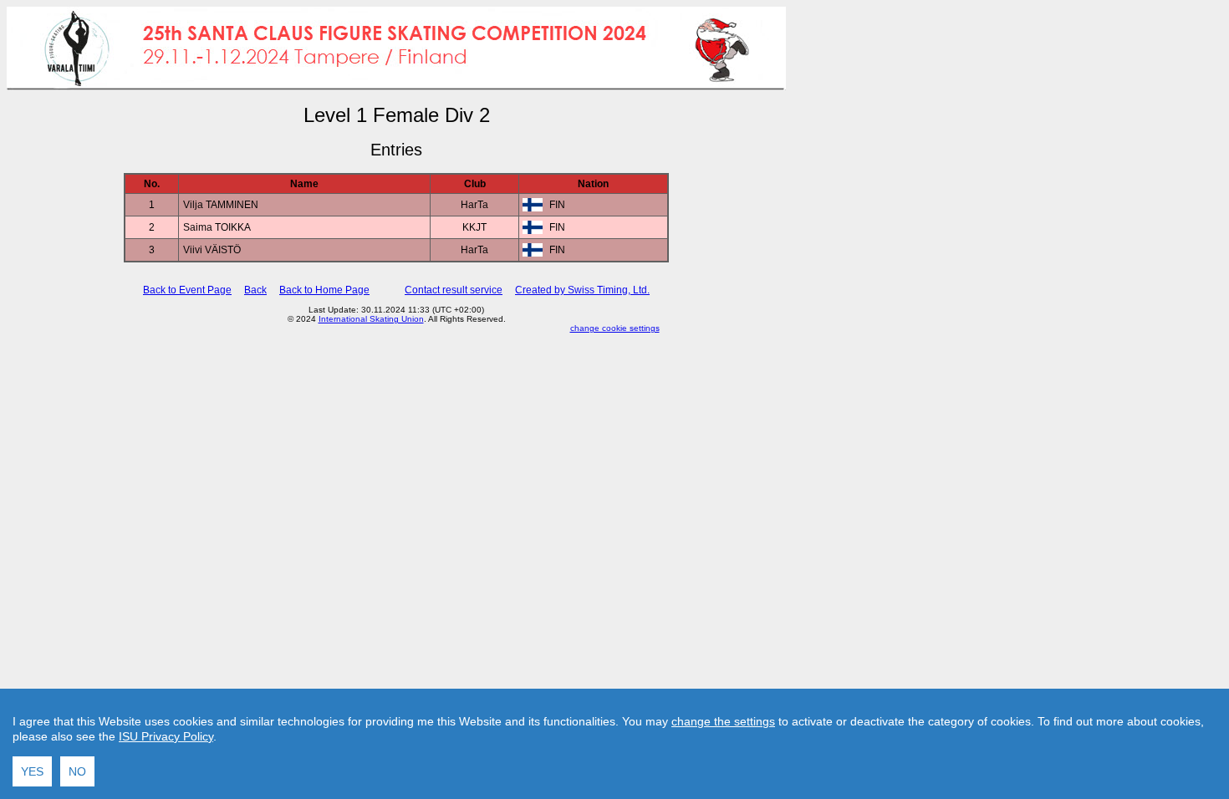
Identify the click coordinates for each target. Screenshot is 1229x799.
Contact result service (453, 290)
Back (255, 290)
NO (77, 771)
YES (32, 771)
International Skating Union (371, 318)
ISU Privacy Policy (166, 736)
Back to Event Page (187, 290)
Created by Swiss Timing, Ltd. (582, 290)
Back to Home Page (324, 290)
